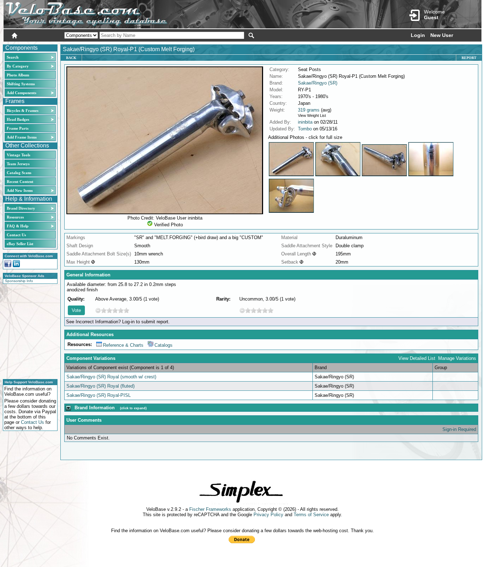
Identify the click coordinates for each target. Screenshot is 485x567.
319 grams (309, 110)
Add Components (21, 93)
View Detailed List (416, 358)
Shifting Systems (21, 84)
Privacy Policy (268, 514)
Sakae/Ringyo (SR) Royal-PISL (98, 395)
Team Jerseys (18, 164)
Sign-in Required (459, 429)
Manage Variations (457, 358)
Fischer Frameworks (210, 509)
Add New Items (20, 190)
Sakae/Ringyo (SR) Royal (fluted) (100, 386)
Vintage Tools (18, 155)
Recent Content (20, 181)
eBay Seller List (20, 244)
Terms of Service (311, 514)
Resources (15, 217)
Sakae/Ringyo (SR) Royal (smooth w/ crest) (111, 376)
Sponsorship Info (19, 281)
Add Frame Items (22, 137)
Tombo (305, 128)
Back (71, 58)
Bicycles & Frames (23, 110)
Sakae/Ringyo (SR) (317, 83)
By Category (18, 66)
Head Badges (18, 119)
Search (12, 57)
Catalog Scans (19, 173)
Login (418, 35)
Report (469, 58)
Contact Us (16, 235)
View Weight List (312, 115)
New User (441, 35)
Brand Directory (21, 208)
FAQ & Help (17, 226)
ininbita (305, 122)
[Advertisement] (28, 330)
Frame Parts (17, 128)
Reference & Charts (123, 345)
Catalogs (163, 345)
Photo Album (18, 75)
